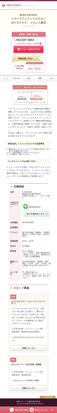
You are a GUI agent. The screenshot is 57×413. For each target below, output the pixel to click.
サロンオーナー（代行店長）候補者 (26, 380)
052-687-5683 (25, 39)
